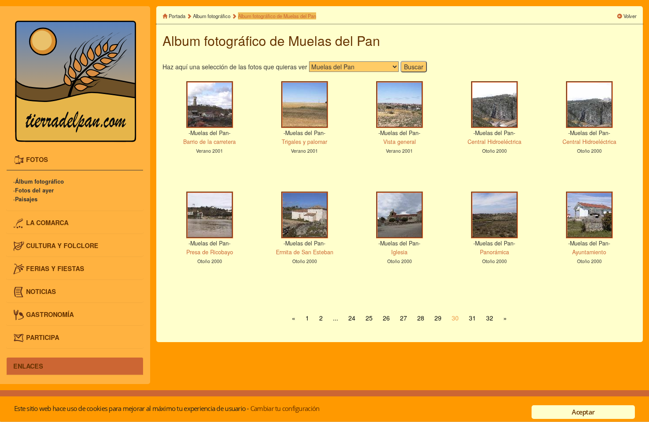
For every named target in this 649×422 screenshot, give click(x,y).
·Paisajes (25, 199)
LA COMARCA (47, 222)
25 (369, 317)
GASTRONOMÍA (50, 314)
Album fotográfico (211, 15)
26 (386, 317)
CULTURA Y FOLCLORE (62, 245)
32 (489, 317)
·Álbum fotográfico (38, 182)
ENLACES (28, 366)
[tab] (75, 160)
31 (472, 317)
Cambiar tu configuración (284, 408)
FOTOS (37, 158)
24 (351, 317)
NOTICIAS (41, 291)
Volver (630, 15)
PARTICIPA (42, 337)
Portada (177, 15)
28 (420, 317)
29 (437, 317)
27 (403, 317)
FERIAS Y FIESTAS (55, 268)
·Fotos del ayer (33, 191)
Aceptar (583, 411)
